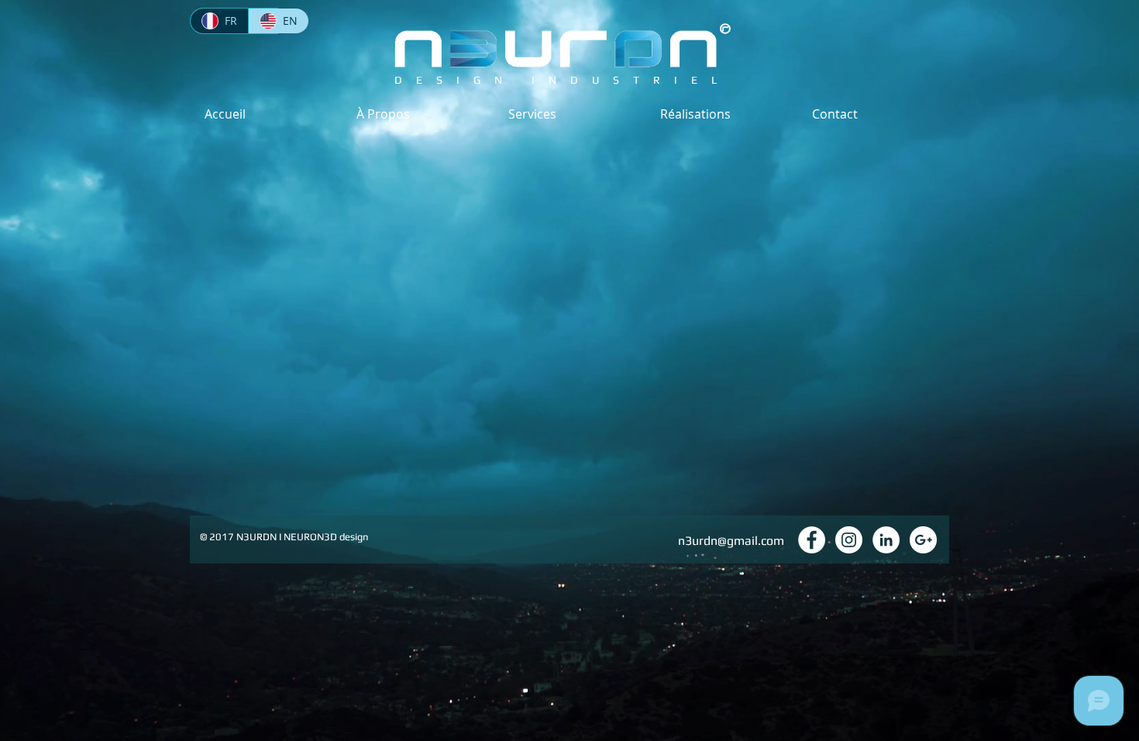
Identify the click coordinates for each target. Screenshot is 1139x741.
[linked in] (886, 539)
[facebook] (811, 539)
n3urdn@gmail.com (731, 540)
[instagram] (848, 539)
